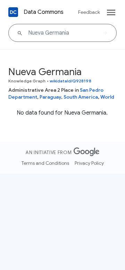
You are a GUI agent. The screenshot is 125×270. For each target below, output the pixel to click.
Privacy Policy (89, 163)
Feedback (89, 12)
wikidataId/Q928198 (70, 80)
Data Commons (44, 12)
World (107, 97)
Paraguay (50, 97)
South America (81, 97)
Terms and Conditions (45, 163)
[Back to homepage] (13, 12)
